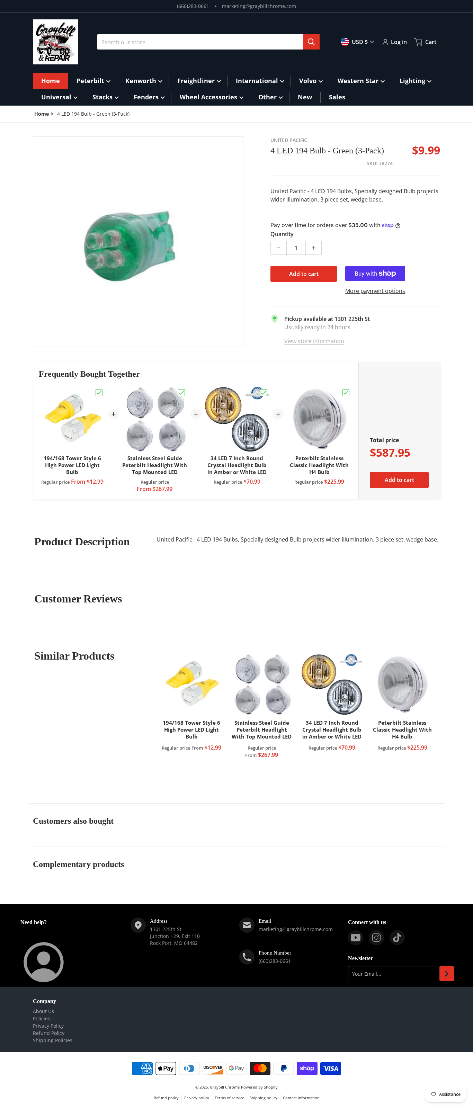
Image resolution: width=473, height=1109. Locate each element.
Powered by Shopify (259, 1087)
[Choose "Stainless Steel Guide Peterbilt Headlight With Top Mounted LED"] (181, 392)
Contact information (301, 1097)
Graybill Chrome (225, 1087)
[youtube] (355, 937)
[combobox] (208, 42)
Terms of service (229, 1097)
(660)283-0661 (193, 6)
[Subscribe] (446, 973)
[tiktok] (397, 937)
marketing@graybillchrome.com (259, 6)
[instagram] (376, 937)
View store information (314, 341)
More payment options (375, 291)
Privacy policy (196, 1097)
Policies (41, 1018)
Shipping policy (263, 1097)
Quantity (282, 234)
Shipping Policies (52, 1040)
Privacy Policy (48, 1025)
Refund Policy (48, 1033)
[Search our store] (311, 42)
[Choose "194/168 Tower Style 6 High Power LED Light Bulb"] (99, 392)
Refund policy (166, 1097)
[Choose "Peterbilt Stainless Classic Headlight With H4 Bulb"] (345, 392)
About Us (43, 1011)
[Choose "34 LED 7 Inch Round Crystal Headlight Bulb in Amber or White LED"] (263, 392)
